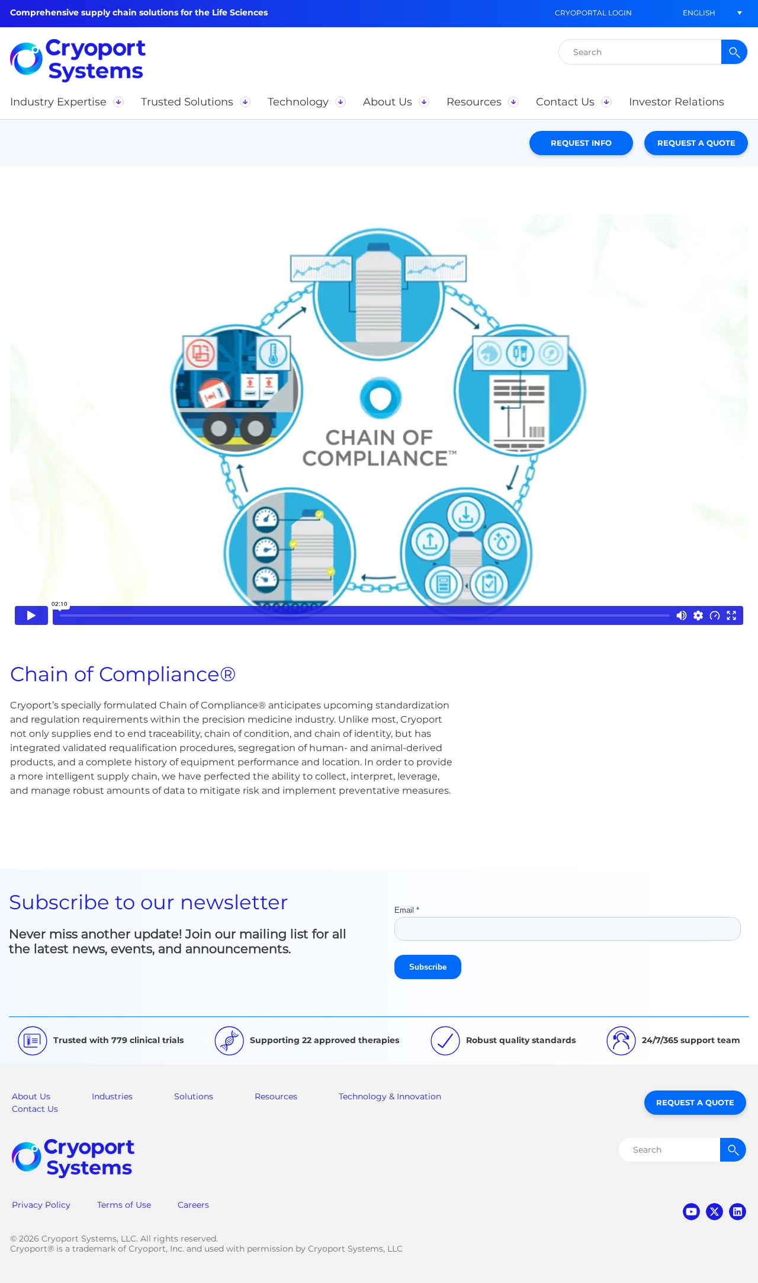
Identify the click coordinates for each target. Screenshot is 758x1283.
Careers (193, 1204)
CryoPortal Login (593, 12)
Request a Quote (696, 142)
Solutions (193, 1096)
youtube (691, 1211)
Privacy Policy (41, 1204)
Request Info (581, 142)
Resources (276, 1096)
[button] (699, 13)
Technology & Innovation (390, 1096)
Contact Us (35, 1109)
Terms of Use (124, 1204)
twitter (714, 1211)
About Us (31, 1096)
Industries (112, 1096)
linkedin (737, 1211)
